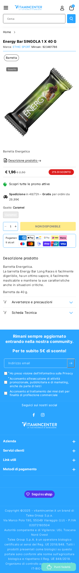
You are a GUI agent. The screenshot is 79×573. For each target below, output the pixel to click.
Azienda (9, 441)
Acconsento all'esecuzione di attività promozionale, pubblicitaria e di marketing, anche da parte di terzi (39, 382)
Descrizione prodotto (23, 160)
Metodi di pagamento (20, 469)
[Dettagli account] (62, 8)
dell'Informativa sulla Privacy (53, 373)
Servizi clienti (13, 450)
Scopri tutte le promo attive (29, 184)
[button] (5, 7)
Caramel (11, 215)
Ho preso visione (41, 373)
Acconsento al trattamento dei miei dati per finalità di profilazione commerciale (39, 392)
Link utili (9, 460)
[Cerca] (71, 18)
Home (7, 32)
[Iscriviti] (71, 363)
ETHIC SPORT (21, 46)
